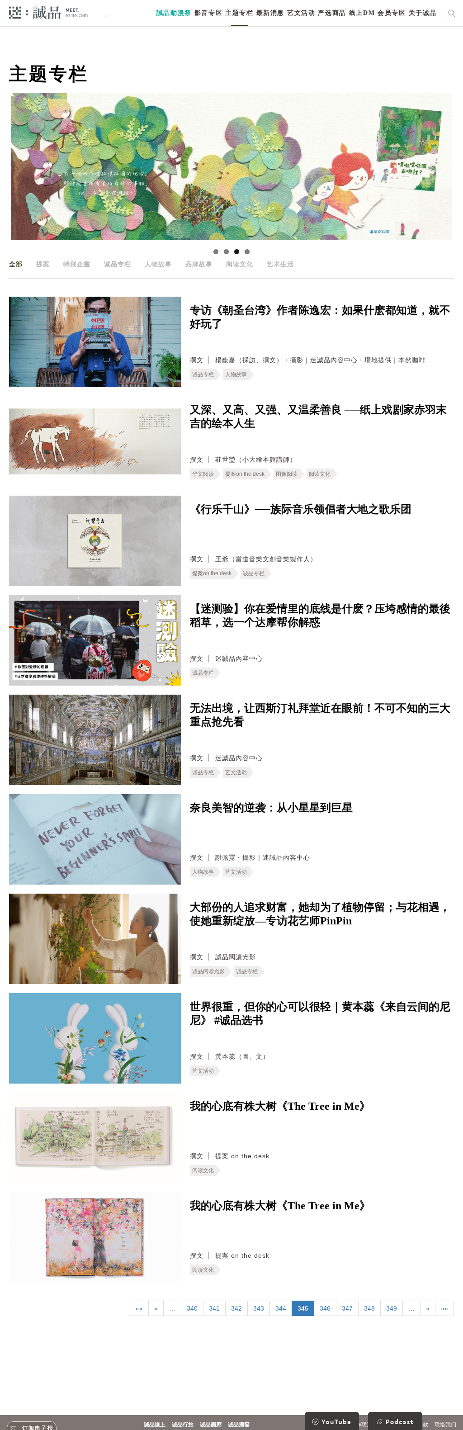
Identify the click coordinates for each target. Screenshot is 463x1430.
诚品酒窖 (239, 1424)
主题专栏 (239, 12)
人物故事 (158, 264)
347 (347, 1308)
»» (444, 1308)
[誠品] (48, 12)
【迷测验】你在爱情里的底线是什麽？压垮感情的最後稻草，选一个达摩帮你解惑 (320, 615)
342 (236, 1308)
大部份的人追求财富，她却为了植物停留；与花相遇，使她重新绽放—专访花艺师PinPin (320, 914)
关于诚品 (423, 12)
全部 (16, 264)
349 (391, 1308)
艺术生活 (280, 264)
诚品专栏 (117, 264)
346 (325, 1308)
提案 (43, 264)
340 (192, 1308)
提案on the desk (245, 474)
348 (369, 1308)
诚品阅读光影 (208, 971)
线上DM (362, 12)
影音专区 (208, 12)
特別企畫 (76, 264)
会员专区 (392, 12)
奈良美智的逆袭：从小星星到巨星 (271, 808)
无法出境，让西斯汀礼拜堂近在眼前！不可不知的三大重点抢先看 (320, 715)
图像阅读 (287, 474)
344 (280, 1308)
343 (258, 1308)
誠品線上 (154, 1424)
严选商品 (332, 12)
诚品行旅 (183, 1424)
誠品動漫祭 (174, 12)
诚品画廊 (211, 1424)
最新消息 (270, 12)
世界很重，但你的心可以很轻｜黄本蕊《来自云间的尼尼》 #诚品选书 (320, 1013)
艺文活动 (301, 12)
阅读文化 (239, 264)
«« (139, 1308)
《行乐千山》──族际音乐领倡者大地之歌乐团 (300, 509)
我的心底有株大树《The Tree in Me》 (280, 1106)
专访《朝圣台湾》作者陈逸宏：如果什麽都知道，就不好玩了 (320, 317)
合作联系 (361, 1424)
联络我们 (445, 1424)
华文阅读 (203, 474)
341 (214, 1308)
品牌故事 (199, 264)
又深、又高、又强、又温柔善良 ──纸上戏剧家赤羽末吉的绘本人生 (318, 416)
